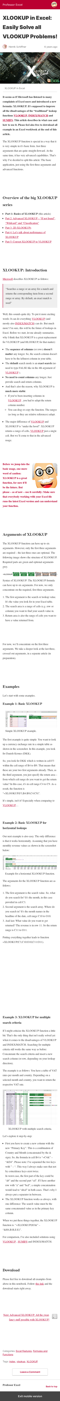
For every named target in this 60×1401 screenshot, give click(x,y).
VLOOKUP (20, 115)
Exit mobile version (30, 1396)
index (12, 1361)
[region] (30, 978)
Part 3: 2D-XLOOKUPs (18, 227)
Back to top (51, 1386)
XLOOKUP (32, 1361)
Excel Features (24, 1351)
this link (40, 1283)
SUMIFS (8, 120)
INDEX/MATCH (38, 115)
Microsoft (8, 279)
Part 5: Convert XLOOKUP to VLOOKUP (28, 241)
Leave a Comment (30, 1371)
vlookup (21, 1361)
